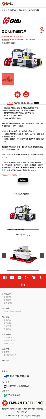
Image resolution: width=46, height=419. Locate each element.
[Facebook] (5, 277)
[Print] (26, 94)
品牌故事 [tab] (23, 103)
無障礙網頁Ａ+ (22, 412)
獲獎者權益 (8, 303)
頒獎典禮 (7, 300)
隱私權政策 (22, 409)
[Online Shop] (33, 277)
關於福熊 (5, 360)
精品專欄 (7, 326)
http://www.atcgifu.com (11, 175)
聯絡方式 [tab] (30, 103)
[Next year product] (42, 255)
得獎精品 (22, 10)
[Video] (12, 277)
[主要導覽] (42, 4)
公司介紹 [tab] (17, 103)
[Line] (19, 277)
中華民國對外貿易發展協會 (18, 386)
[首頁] (8, 3)
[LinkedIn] (23, 284)
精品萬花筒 (8, 337)
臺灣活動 (7, 323)
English (36, 103)
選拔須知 (7, 297)
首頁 (3, 10)
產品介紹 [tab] (10, 103)
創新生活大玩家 (10, 340)
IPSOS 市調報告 (10, 355)
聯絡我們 (31, 409)
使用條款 (13, 409)
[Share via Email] (17, 94)
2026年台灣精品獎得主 (12, 311)
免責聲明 (5, 409)
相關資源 (39, 409)
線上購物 (5, 349)
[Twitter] (41, 277)
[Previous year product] (4, 255)
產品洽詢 (23, 180)
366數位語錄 (9, 343)
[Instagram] (26, 277)
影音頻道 (7, 329)
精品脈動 (5, 317)
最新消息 (7, 320)
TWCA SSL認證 (13, 395)
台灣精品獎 (12, 10)
